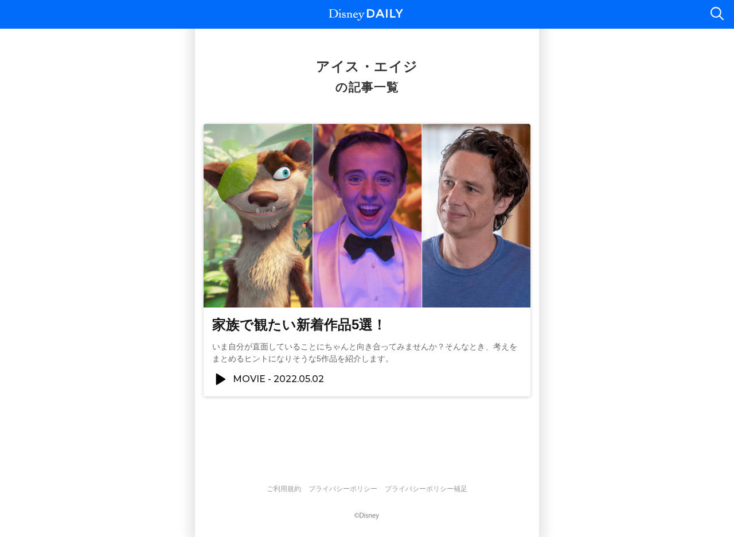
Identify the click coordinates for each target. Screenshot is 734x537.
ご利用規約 (284, 489)
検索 (716, 14)
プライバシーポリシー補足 (426, 489)
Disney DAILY (366, 15)
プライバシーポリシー (343, 489)
